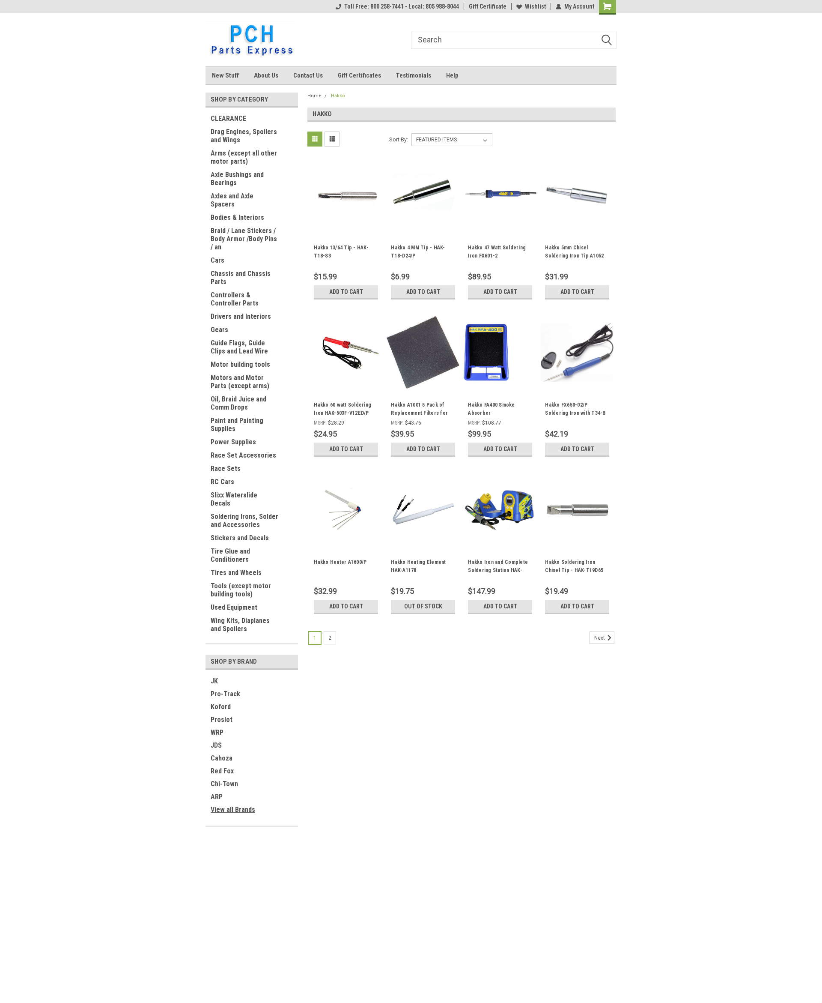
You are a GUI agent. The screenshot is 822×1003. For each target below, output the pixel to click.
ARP (217, 797)
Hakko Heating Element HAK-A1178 (418, 566)
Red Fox (222, 771)
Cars (217, 260)
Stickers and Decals (240, 538)
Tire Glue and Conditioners (230, 555)
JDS (216, 745)
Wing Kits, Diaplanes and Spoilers (240, 625)
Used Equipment (234, 607)
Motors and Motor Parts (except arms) (240, 382)
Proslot (221, 720)
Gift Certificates (359, 75)
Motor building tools (240, 364)
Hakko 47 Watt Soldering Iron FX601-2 (497, 252)
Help (452, 75)
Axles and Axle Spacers (232, 200)
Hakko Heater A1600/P (340, 562)
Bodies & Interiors (237, 217)
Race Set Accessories (243, 455)
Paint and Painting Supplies (237, 424)
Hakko (338, 96)
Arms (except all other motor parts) (244, 157)
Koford (221, 707)
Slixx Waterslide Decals (234, 499)
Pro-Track (225, 694)
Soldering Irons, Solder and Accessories (244, 520)
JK (214, 681)
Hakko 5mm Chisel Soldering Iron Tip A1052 (574, 252)
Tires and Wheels (236, 573)
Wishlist (535, 6)
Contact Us (308, 75)
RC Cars (222, 482)
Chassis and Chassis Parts (241, 277)
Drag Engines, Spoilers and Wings (244, 136)
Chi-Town (224, 784)
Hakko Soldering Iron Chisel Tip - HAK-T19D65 (574, 566)
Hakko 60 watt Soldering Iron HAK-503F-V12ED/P (342, 409)
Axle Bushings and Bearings (237, 179)
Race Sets (226, 468)
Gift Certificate (487, 6)
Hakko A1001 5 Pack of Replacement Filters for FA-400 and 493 (419, 413)
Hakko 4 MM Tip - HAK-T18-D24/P (418, 252)
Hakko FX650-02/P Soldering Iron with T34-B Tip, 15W (575, 413)
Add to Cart (346, 291)
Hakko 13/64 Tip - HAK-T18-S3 (341, 252)
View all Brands (233, 809)
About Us (266, 75)
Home (314, 96)
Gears (219, 330)
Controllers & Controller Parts (235, 299)
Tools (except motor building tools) (241, 590)
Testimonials (413, 75)
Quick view (346, 225)
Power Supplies (233, 442)
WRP (217, 732)
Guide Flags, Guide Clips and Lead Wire (239, 347)
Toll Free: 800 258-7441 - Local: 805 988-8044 (401, 6)
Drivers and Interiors (241, 316)
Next (600, 638)
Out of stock (423, 606)
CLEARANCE (228, 118)
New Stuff (225, 75)
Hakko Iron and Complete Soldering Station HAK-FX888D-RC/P (498, 570)
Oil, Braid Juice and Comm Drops (238, 403)
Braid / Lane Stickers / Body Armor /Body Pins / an (244, 239)
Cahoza (221, 758)
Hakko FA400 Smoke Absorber (491, 409)
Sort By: (398, 139)
